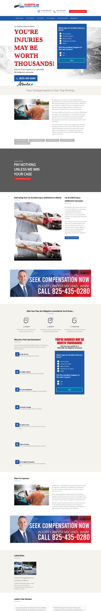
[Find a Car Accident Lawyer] (26, 5)
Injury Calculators (63, 18)
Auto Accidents (30, 18)
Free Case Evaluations (78, 11)
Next (71, 60)
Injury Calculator (72, 237)
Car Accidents (52, 140)
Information (74, 18)
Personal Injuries (37, 140)
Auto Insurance (51, 18)
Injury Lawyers (19, 18)
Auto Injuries (40, 18)
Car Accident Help (22, 143)
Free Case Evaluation (23, 178)
